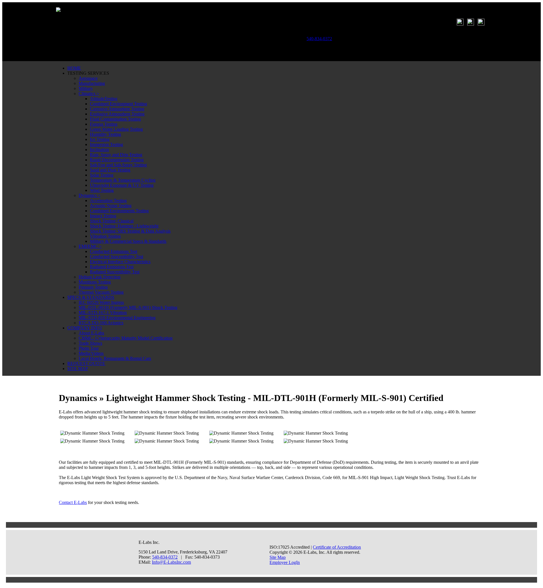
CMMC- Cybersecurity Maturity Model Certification (126, 338)
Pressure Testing (93, 287)
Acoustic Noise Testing (111, 205)
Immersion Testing (106, 144)
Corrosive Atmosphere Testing (117, 108)
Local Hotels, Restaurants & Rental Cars (115, 358)
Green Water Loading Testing (116, 129)
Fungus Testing (103, 124)
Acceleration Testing (108, 200)
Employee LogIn (285, 562)
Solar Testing (101, 175)
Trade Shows (90, 343)
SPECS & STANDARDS (90, 297)
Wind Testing (102, 190)
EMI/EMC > (90, 246)
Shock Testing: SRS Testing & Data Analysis (130, 231)
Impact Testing (103, 215)
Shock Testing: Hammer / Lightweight (124, 226)
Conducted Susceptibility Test (116, 256)
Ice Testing (99, 139)
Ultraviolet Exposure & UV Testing (122, 185)
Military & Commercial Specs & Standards (128, 241)
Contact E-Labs (73, 502)
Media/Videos (91, 353)
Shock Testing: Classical (111, 220)
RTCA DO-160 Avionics (101, 322)
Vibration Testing (105, 236)
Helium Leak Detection (99, 276)
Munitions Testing (95, 282)
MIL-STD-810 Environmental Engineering (117, 317)
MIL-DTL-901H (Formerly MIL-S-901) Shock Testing (128, 307)
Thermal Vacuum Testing (101, 292)
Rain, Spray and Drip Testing (116, 154)
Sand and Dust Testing (110, 170)
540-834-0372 (165, 557)
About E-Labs (91, 333)
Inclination (99, 149)
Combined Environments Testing (119, 210)
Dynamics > (89, 195)
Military (86, 88)
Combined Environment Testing (118, 103)
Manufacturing (92, 83)
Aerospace (88, 78)
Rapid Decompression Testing (117, 159)
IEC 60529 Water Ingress (101, 302)
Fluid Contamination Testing (115, 119)
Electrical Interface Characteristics (120, 261)
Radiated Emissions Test (111, 266)
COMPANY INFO (84, 327)
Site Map (278, 557)
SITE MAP (77, 368)
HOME (74, 68)
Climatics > (89, 93)
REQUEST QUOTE (86, 363)
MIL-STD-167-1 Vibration (103, 312)
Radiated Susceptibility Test (114, 271)
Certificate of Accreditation (337, 547)
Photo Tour (89, 348)
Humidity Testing (105, 134)
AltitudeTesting (103, 98)
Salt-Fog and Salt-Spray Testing (118, 164)
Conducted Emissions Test (113, 251)
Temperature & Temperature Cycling (123, 180)
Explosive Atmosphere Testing (117, 113)
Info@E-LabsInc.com (171, 562)
